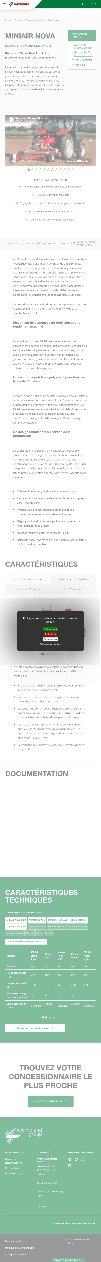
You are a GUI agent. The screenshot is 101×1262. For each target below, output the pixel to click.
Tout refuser (50, 634)
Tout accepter (50, 629)
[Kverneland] (18, 4)
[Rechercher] (81, 14)
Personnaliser (50, 639)
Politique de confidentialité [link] (50, 644)
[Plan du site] (4, 4)
